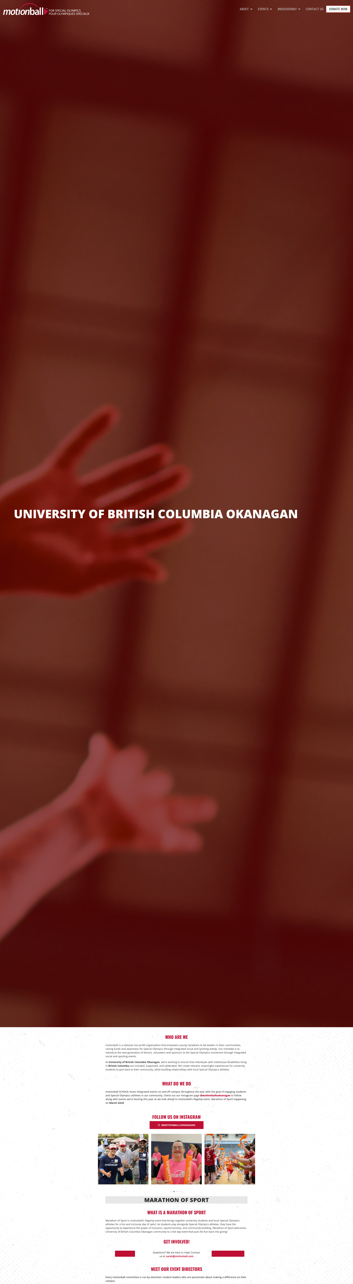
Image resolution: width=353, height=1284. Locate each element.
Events (263, 9)
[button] (102, 1161)
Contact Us (314, 9)
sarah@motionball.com (179, 1256)
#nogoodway (287, 9)
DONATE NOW (338, 9)
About (244, 9)
